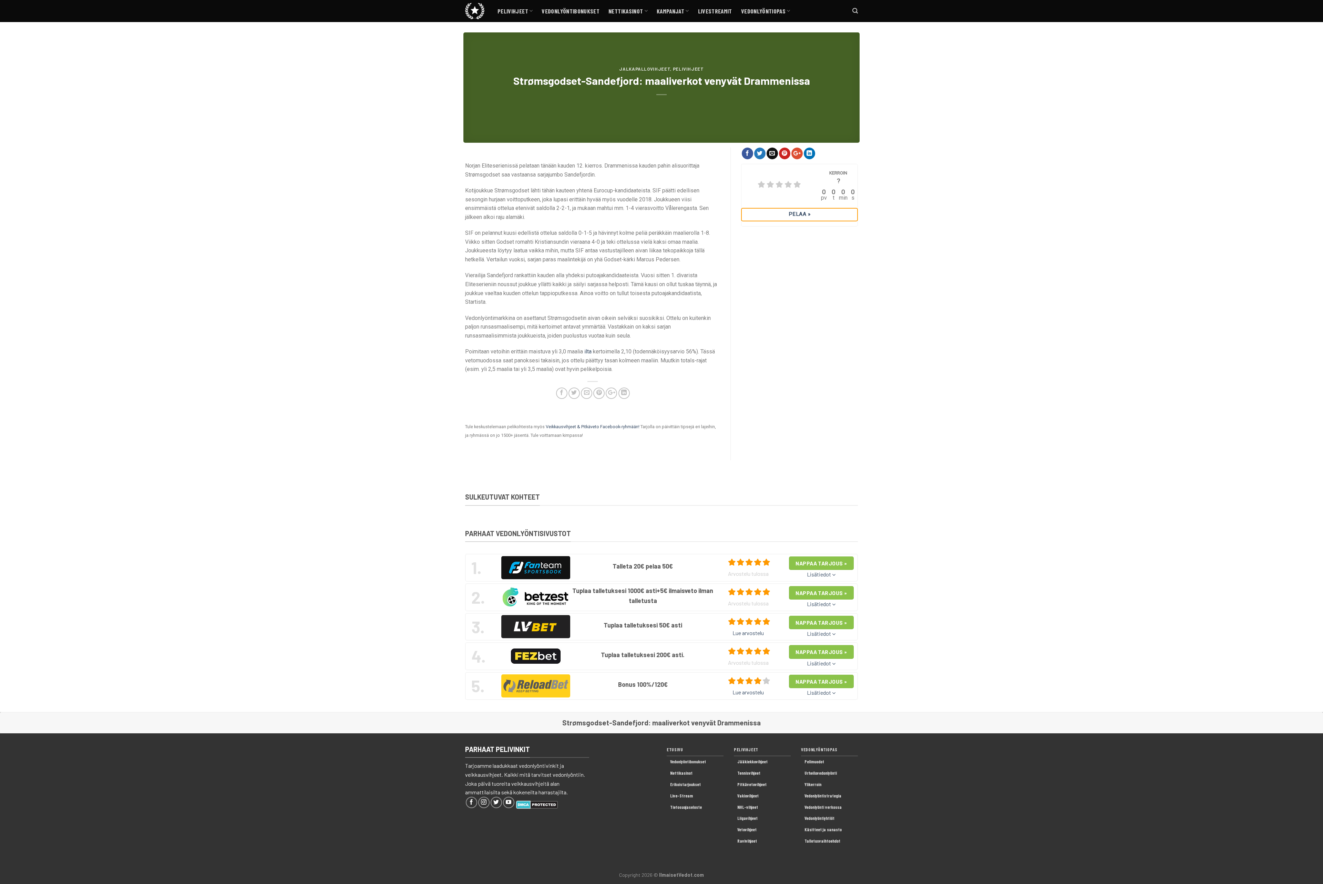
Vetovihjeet (747, 829)
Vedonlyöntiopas (763, 11)
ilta (588, 351)
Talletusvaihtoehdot (822, 841)
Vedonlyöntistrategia (822, 795)
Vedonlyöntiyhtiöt (819, 818)
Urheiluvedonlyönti (820, 773)
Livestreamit (715, 11)
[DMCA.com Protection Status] (537, 804)
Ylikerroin (812, 784)
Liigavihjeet (747, 818)
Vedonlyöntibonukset (570, 11)
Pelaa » (799, 214)
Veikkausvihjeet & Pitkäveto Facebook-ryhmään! (592, 426)
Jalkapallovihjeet (644, 69)
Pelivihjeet (513, 11)
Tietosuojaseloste (686, 807)
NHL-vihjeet (747, 807)
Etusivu (675, 749)
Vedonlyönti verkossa (823, 807)
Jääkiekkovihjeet (752, 761)
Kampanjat (670, 11)
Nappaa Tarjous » (821, 563)
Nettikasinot (625, 11)
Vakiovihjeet (748, 795)
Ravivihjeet (747, 841)
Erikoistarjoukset (685, 784)
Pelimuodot (814, 761)
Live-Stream (681, 795)
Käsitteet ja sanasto (823, 829)
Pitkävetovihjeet (752, 784)
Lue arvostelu (748, 633)
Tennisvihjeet (748, 773)
